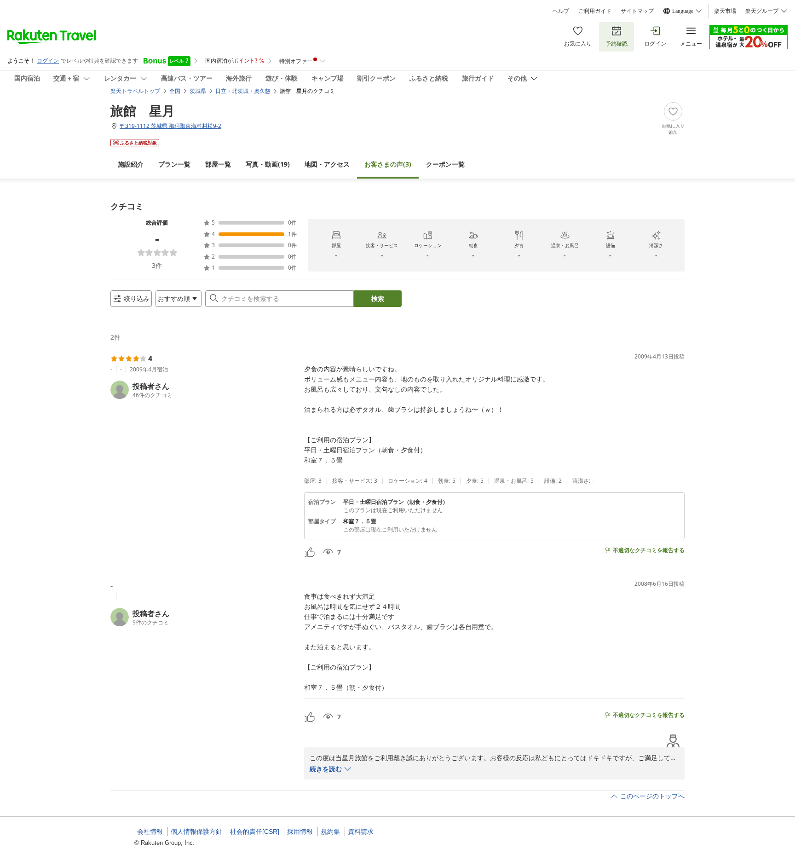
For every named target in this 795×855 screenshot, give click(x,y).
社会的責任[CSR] (254, 831)
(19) (268, 164)
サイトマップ (637, 11)
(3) (387, 164)
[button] (203, 390)
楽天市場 (725, 11)
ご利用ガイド (594, 11)
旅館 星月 (142, 110)
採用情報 (300, 831)
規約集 (330, 831)
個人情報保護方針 (196, 831)
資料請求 (361, 831)
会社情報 (150, 831)
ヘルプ (561, 11)
